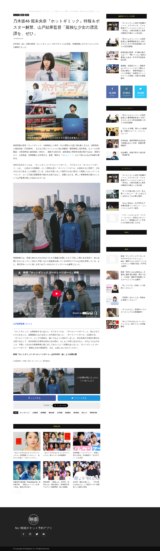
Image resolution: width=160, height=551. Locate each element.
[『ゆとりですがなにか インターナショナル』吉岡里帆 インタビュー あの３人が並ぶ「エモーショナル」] (26, 441)
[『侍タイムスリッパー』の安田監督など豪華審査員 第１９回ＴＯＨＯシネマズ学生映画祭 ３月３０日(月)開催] (112, 42)
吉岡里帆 (43, 413)
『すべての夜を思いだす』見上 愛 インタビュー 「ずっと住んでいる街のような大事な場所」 (133, 193)
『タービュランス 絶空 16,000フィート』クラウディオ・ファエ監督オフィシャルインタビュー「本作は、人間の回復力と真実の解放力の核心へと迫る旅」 (133, 28)
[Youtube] (43, 534)
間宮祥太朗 (93, 413)
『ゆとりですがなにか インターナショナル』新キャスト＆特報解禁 (133, 323)
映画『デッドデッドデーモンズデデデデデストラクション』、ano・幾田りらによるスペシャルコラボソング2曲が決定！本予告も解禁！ (134, 261)
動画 (22, 15)
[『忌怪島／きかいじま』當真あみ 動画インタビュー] (112, 300)
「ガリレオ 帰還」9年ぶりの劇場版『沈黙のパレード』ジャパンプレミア (134, 130)
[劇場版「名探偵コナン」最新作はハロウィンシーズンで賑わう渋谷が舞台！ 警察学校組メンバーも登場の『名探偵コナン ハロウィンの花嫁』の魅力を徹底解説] (112, 68)
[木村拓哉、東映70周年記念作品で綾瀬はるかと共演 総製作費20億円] (112, 143)
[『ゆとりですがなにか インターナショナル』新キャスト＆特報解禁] (56, 441)
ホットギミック (25, 413)
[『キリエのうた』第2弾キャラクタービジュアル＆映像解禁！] (112, 312)
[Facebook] (23, 534)
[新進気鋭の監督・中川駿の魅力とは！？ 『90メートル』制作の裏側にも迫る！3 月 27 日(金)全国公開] (112, 55)
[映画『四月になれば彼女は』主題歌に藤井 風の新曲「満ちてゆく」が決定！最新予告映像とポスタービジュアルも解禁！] (112, 275)
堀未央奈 (51, 413)
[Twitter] (36, 534)
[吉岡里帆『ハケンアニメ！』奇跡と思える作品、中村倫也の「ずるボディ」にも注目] (86, 441)
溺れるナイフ (67, 155)
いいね (112, 86)
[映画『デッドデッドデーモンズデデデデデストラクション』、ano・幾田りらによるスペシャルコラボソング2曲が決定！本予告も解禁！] (112, 259)
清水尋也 (76, 413)
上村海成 (35, 413)
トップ (15, 11)
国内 (27, 15)
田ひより (84, 413)
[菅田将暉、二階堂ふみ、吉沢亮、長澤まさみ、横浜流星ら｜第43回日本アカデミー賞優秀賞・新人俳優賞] (56, 470)
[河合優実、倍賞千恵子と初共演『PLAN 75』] (112, 155)
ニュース (23, 11)
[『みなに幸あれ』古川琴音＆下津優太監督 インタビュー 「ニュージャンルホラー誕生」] (112, 206)
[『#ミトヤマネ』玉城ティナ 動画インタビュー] (112, 288)
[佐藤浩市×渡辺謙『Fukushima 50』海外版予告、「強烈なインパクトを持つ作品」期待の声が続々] (26, 470)
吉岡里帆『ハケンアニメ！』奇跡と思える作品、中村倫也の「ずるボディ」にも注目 (86, 455)
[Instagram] (30, 534)
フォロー (126, 86)
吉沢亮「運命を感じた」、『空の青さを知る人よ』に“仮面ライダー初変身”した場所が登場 (86, 484)
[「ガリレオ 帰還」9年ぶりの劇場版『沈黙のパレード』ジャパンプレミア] (112, 131)
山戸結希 (59, 413)
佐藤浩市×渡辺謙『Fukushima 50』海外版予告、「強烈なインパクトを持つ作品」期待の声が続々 (26, 484)
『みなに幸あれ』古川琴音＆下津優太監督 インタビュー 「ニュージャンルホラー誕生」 (133, 205)
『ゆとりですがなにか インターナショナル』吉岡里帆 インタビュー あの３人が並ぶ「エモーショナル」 (26, 455)
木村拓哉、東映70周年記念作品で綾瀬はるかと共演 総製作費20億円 (133, 143)
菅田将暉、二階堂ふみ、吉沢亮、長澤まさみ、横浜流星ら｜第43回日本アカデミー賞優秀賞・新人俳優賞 (56, 484)
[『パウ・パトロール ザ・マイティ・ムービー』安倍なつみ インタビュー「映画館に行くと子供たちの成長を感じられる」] (112, 218)
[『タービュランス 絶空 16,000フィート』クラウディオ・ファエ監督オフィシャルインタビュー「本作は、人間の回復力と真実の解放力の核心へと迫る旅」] (112, 26)
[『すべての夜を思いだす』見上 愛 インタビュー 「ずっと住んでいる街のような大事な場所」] (112, 194)
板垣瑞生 (68, 413)
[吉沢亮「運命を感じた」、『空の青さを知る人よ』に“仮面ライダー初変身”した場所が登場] (86, 470)
